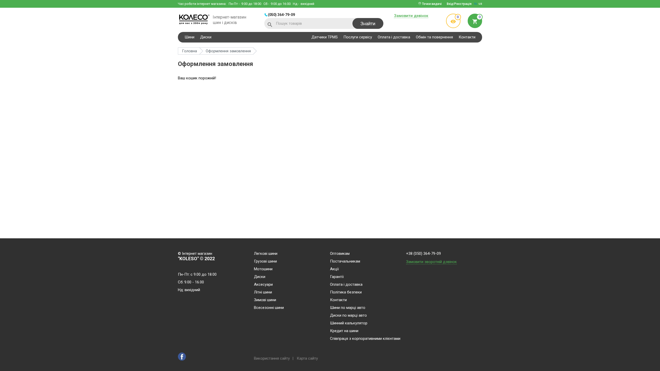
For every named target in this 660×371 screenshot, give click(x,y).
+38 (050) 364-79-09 (423, 254)
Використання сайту (272, 358)
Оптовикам (340, 254)
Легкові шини (265, 254)
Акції (334, 269)
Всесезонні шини (269, 308)
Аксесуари (263, 285)
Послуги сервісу (357, 37)
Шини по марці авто (347, 308)
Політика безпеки (346, 292)
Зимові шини (265, 300)
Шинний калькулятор (348, 323)
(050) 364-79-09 (281, 15)
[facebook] (182, 356)
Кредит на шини (344, 331)
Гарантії (337, 277)
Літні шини (263, 292)
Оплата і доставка (394, 37)
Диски (205, 37)
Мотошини (263, 269)
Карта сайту (307, 358)
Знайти (367, 23)
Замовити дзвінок (411, 16)
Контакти (467, 37)
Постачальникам (345, 261)
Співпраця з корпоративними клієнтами (365, 339)
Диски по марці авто (348, 316)
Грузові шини (265, 261)
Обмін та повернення (434, 37)
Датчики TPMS (324, 37)
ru (475, 3)
